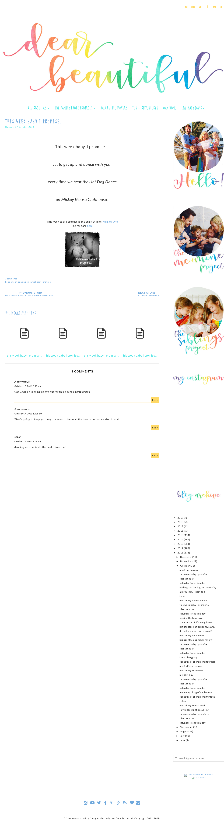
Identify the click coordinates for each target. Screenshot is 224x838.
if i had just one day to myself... (197, 631)
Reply (155, 400)
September (186, 727)
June (183, 740)
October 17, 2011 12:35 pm (28, 413)
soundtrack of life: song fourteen (198, 661)
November (186, 561)
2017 (180, 526)
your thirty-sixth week (192, 635)
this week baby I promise (39, 282)
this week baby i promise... (194, 574)
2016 (180, 530)
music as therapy (189, 570)
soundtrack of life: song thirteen (197, 696)
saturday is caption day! (193, 688)
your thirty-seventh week (193, 600)
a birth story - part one (192, 591)
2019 (180, 517)
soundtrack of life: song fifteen (196, 622)
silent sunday (187, 578)
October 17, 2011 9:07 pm (27, 441)
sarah (18, 436)
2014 (180, 539)
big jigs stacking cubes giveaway (197, 626)
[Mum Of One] (82, 266)
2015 (180, 535)
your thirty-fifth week (191, 670)
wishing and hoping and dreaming (198, 587)
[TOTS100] (199, 776)
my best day (186, 674)
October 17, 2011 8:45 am (27, 386)
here (90, 225)
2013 (180, 543)
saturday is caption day (193, 583)
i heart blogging (188, 657)
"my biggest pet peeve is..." (194, 709)
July (182, 735)
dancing (22, 282)
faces (183, 596)
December (186, 557)
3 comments (11, 279)
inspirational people (191, 666)
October (185, 565)
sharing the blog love (191, 618)
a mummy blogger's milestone (196, 692)
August (184, 731)
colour (183, 701)
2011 (180, 552)
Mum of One (110, 221)
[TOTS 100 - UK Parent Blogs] (198, 773)
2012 (180, 548)
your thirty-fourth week (193, 705)
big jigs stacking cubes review (196, 639)
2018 (180, 522)
